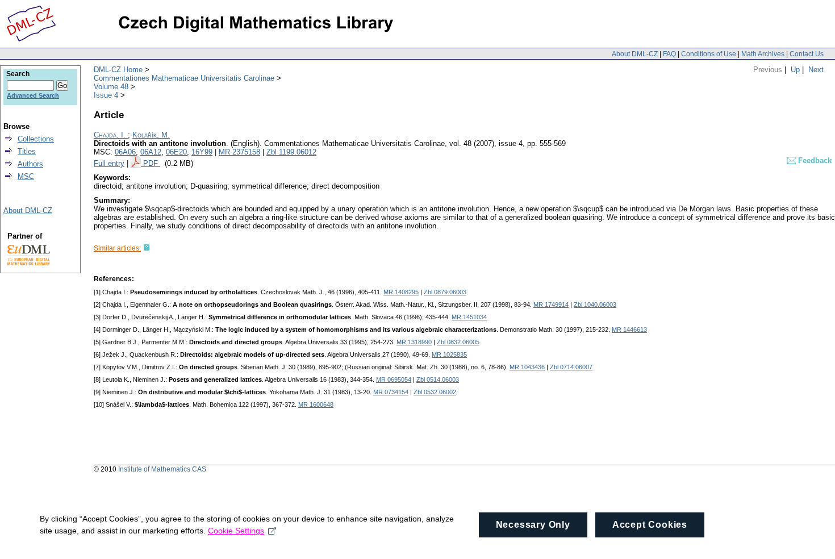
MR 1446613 (629, 329)
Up (795, 69)
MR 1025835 (449, 354)
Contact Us (807, 54)
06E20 (176, 152)
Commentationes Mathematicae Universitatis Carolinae (184, 78)
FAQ (669, 54)
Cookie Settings (236, 530)
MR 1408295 (401, 292)
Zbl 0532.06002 (435, 392)
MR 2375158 (239, 152)
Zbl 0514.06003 (437, 379)
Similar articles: (117, 248)
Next (816, 69)
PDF (151, 163)
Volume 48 (111, 86)
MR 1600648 (315, 404)
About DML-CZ (635, 54)
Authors (30, 164)
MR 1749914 (551, 304)
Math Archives (762, 54)
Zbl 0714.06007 (571, 367)
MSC (26, 176)
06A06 (125, 152)
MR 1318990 (414, 342)
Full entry (109, 163)
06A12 (150, 152)
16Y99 (201, 152)
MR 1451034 (469, 317)
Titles (27, 151)
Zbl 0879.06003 (445, 292)
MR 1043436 (527, 367)
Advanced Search (33, 95)
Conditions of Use (708, 54)
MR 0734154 (390, 392)
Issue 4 (106, 95)
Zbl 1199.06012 (291, 152)
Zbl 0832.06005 (458, 342)
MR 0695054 (393, 379)
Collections (36, 139)
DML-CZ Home (118, 69)
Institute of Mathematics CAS (162, 469)
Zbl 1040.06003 (595, 304)
